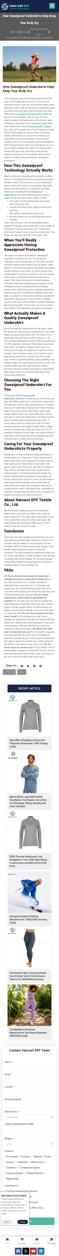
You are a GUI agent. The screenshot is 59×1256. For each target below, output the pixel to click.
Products (9, 1151)
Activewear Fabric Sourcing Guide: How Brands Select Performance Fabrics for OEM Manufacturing (28, 976)
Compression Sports (30, 1167)
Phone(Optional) (13, 1099)
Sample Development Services (22, 1191)
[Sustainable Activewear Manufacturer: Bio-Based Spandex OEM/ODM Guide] (29, 1005)
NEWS (39, 35)
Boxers (10, 1162)
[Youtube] (33, 1251)
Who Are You (11, 1111)
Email (8, 1074)
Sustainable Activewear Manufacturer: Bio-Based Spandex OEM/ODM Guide (28, 1032)
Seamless (11, 1167)
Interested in (11, 1185)
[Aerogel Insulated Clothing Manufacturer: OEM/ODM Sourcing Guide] (29, 892)
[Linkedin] (40, 1251)
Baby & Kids (13, 1178)
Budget (8, 1138)
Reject (7, 1222)
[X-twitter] (25, 1251)
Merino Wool (37, 1162)
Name (8, 1062)
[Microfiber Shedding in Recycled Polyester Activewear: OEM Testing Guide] (29, 716)
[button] (22, 666)
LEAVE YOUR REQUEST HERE (19, 1124)
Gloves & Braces (15, 1173)
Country (9, 1086)
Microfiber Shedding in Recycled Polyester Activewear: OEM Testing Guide (29, 743)
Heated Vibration (35, 1173)
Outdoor (25, 1156)
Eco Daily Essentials (38, 29)
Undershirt (22, 1162)
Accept (22, 1222)
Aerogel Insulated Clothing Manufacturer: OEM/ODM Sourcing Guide (28, 919)
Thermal (37, 1156)
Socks (48, 1156)
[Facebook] (18, 1251)
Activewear (12, 1156)
